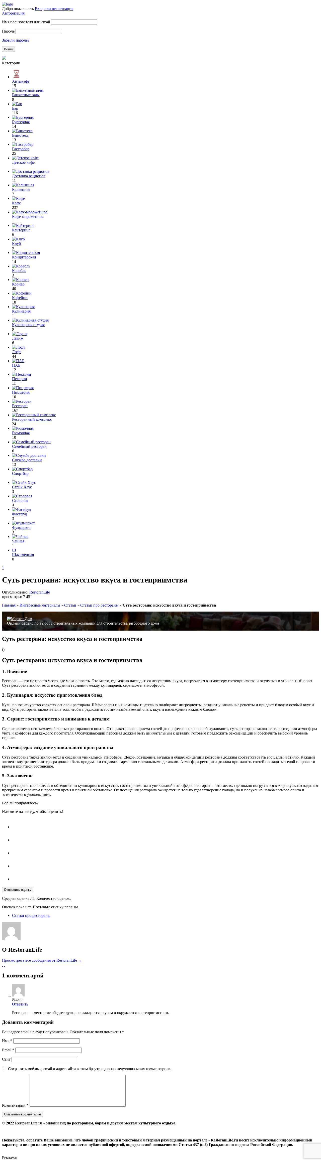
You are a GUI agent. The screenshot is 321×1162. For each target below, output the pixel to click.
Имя (7, 1041)
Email (8, 1050)
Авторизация (13, 13)
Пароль (8, 31)
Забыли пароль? (15, 40)
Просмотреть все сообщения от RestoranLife (42, 960)
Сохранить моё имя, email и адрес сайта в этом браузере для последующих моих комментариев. (89, 1069)
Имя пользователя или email (26, 22)
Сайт (6, 1059)
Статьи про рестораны (99, 605)
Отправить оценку (17, 890)
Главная (9, 605)
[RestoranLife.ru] (7, 4)
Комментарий (15, 1105)
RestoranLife (39, 592)
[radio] (165, 824)
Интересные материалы (40, 605)
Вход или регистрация (54, 9)
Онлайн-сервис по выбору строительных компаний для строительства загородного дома (83, 623)
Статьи (70, 605)
